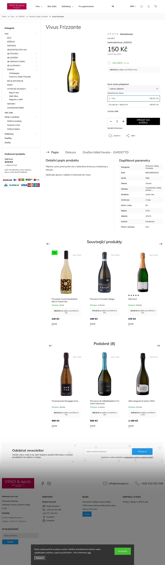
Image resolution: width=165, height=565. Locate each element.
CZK (132, 6)
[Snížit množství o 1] (111, 121)
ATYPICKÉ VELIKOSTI (16, 89)
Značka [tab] (104, 152)
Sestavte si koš (13, 125)
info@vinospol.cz (119, 483)
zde (89, 552)
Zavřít (154, 144)
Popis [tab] (55, 152)
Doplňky (8, 138)
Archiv (87, 514)
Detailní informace (115, 128)
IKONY (10, 85)
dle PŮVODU (12, 53)
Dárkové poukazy (14, 121)
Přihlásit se (142, 452)
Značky (8, 142)
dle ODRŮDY (12, 57)
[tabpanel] (66, 288)
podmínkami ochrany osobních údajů (138, 457)
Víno (6, 34)
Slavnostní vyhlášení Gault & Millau (96, 502)
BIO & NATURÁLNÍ (15, 81)
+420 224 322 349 (152, 483)
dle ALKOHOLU (13, 65)
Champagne (14, 73)
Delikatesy (9, 134)
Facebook (42, 483)
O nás (4, 508)
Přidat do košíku (143, 121)
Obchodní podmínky (10, 501)
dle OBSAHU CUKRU (16, 61)
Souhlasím (122, 551)
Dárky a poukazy (12, 117)
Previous (48, 244)
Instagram (49, 483)
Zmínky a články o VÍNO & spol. (135, 502)
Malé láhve (13, 96)
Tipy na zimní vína (89, 509)
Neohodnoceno (126, 34)
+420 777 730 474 (49, 513)
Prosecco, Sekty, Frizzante (20, 76)
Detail (54, 324)
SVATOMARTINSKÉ (15, 108)
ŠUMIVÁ (10, 69)
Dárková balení (13, 129)
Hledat (10, 542)
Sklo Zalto (9, 113)
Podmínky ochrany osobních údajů (16, 505)
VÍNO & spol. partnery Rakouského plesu (99, 505)
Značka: (120, 42)
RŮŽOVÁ (11, 42)
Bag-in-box (14, 92)
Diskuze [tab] (70, 152)
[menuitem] (38, 6)
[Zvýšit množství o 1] (123, 121)
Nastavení (40, 558)
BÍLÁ (9, 38)
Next (161, 244)
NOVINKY (11, 104)
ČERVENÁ (11, 46)
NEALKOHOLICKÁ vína (17, 49)
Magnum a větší (16, 99)
